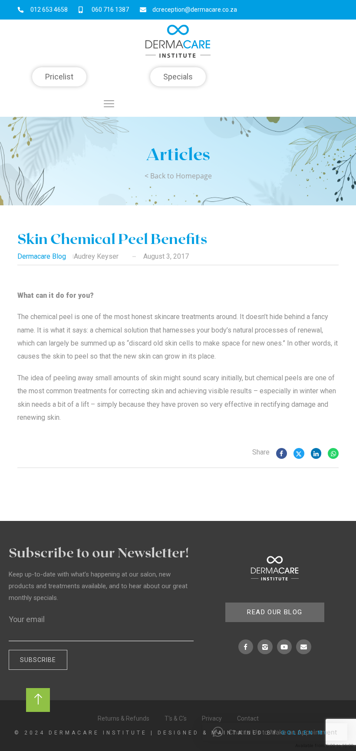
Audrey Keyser (96, 256)
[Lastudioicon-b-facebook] (246, 647)
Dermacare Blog (41, 256)
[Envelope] (303, 647)
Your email (27, 619)
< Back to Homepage (178, 176)
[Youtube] (284, 647)
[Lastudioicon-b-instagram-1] (265, 647)
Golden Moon (311, 733)
